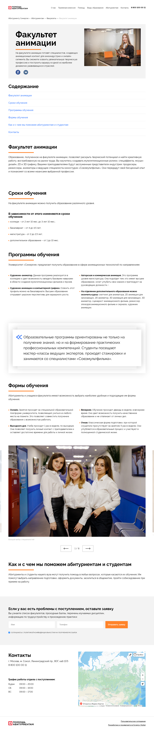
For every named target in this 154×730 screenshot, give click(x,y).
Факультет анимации (20, 95)
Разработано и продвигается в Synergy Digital (127, 725)
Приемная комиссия (66, 8)
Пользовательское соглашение (133, 721)
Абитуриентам (112, 8)
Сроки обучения (17, 102)
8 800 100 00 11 (138, 8)
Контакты (125, 8)
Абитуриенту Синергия (18, 18)
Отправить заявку (116, 625)
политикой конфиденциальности (39, 632)
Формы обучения (18, 117)
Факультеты (51, 18)
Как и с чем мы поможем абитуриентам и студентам (38, 124)
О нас (53, 8)
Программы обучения (20, 110)
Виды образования (95, 8)
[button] (66, 548)
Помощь (81, 8)
